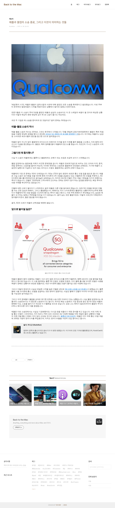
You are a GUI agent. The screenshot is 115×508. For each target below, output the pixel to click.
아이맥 (50, 479)
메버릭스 (41, 479)
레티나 (71, 469)
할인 (34, 479)
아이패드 (57, 465)
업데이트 (41, 465)
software (75, 482)
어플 (34, 465)
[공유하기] (19, 360)
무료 (34, 472)
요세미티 (35, 485)
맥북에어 (44, 482)
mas (43, 485)
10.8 (59, 482)
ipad (34, 475)
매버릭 (78, 475)
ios (74, 472)
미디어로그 (87, 4)
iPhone (78, 479)
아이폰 (66, 482)
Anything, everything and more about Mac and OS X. (32, 423)
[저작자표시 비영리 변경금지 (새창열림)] (37, 360)
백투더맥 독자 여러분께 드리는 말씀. (15, 465)
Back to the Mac (13, 4)
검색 (109, 467)
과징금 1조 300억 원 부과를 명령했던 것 (61, 134)
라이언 (52, 482)
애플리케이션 (48, 475)
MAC (63, 479)
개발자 (70, 479)
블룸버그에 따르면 (68, 316)
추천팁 (60, 485)
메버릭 (78, 469)
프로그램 (35, 482)
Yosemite (57, 469)
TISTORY (58, 505)
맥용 (56, 479)
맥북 (80, 472)
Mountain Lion (65, 472)
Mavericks (36, 469)
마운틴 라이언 (43, 472)
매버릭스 (69, 475)
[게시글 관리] (22, 360)
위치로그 (97, 4)
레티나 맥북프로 (68, 465)
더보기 (33, 489)
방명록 (107, 4)
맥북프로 (53, 472)
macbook (51, 485)
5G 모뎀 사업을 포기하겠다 (76, 289)
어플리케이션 (59, 475)
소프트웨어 (47, 469)
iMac (49, 465)
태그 (78, 4)
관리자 (65, 505)
